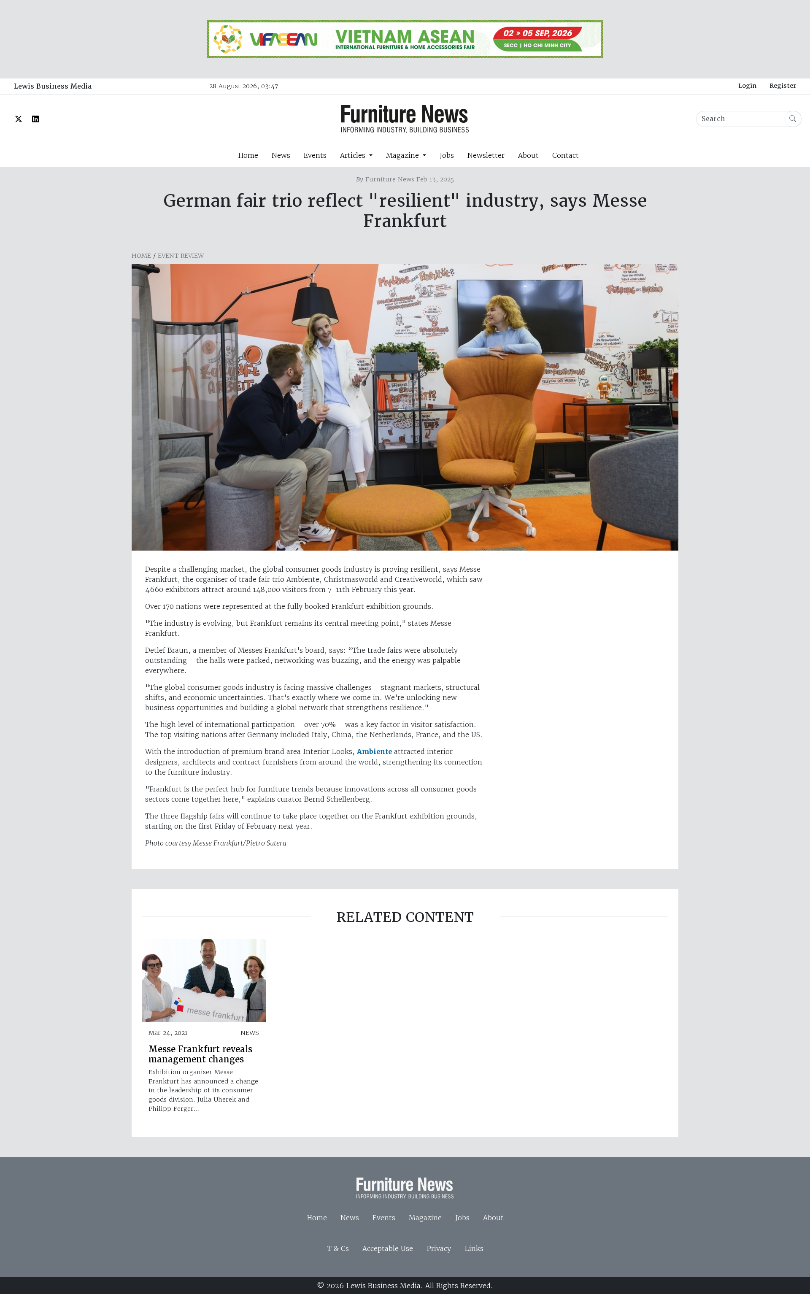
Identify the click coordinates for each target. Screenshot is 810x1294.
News (281, 155)
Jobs (447, 155)
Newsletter (486, 155)
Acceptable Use (387, 1248)
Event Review (181, 255)
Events (315, 155)
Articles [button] (353, 155)
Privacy (439, 1248)
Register (783, 85)
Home (248, 155)
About (528, 155)
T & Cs (338, 1248)
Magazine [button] (403, 155)
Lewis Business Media (53, 86)
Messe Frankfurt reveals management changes (200, 1054)
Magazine (425, 1217)
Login (747, 85)
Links (473, 1248)
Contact (565, 155)
